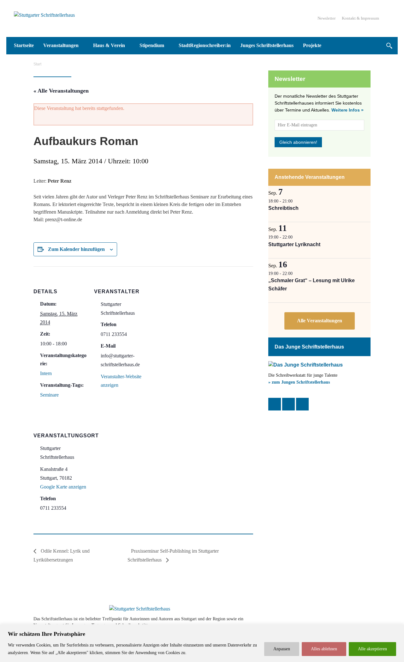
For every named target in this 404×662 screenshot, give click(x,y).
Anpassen (281, 649)
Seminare (49, 395)
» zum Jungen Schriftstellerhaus (299, 382)
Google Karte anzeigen (63, 486)
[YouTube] (302, 404)
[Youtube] (347, 621)
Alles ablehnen (324, 649)
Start (37, 64)
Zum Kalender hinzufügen (76, 249)
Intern (46, 373)
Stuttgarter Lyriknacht (294, 244)
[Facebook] (274, 404)
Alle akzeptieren (372, 649)
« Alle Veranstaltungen (61, 91)
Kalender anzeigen (319, 321)
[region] (202, 643)
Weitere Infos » (347, 109)
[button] (389, 45)
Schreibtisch (283, 208)
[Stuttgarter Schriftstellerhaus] (139, 609)
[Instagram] (288, 404)
